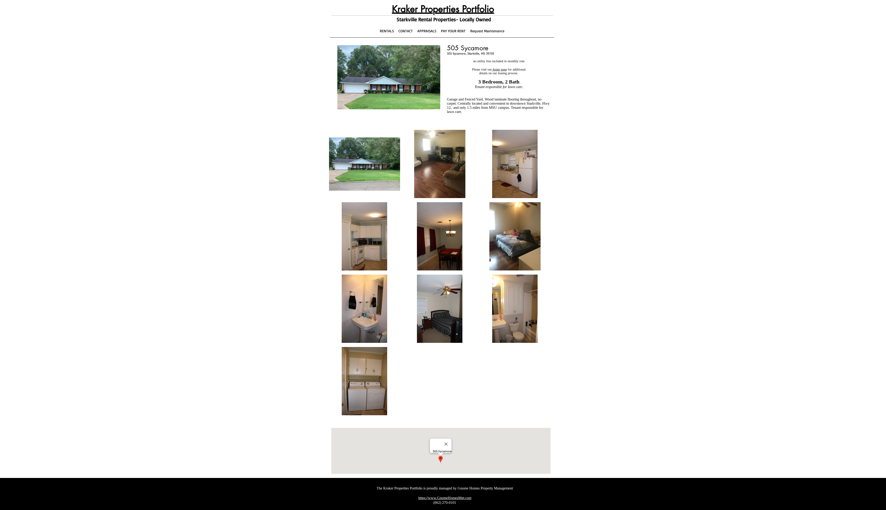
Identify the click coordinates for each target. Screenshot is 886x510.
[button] (364, 164)
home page (499, 69)
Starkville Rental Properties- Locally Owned (444, 19)
